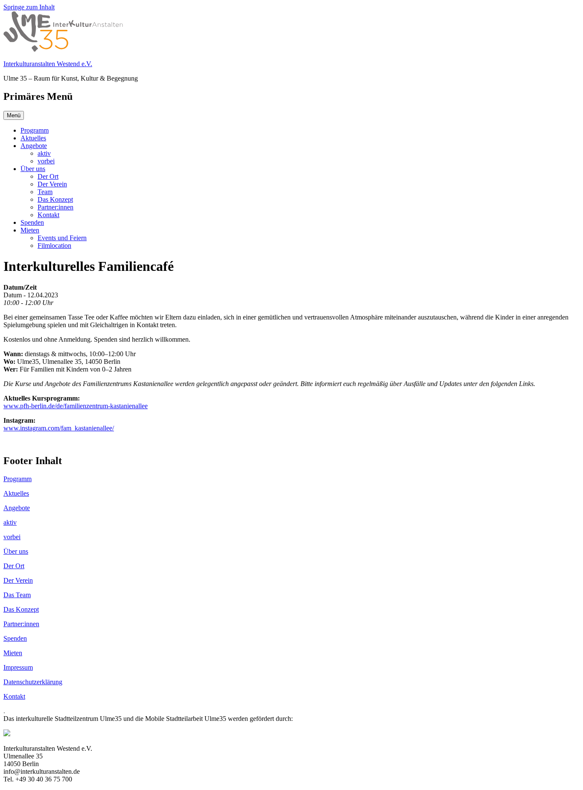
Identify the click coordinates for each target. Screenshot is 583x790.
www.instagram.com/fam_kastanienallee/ (58, 428)
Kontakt (48, 214)
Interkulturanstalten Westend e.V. (47, 63)
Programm (34, 130)
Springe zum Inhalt (29, 7)
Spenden (32, 222)
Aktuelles (33, 138)
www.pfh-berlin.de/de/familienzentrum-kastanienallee (75, 406)
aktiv (44, 153)
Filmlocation (54, 245)
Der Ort (48, 176)
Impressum (18, 667)
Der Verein (52, 184)
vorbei (46, 161)
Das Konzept (55, 199)
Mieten (29, 230)
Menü (13, 115)
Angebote (33, 145)
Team (45, 191)
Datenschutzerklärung (32, 681)
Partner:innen (55, 207)
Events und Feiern (62, 237)
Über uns (32, 168)
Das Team (17, 594)
